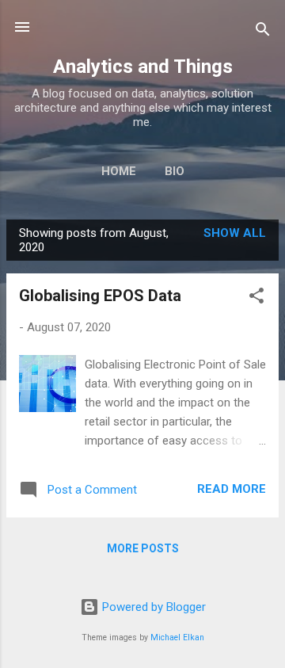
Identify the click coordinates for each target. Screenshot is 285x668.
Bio (174, 171)
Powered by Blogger (152, 607)
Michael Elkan (177, 637)
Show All (234, 233)
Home (118, 171)
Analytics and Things (143, 66)
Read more (231, 489)
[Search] (262, 32)
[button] (256, 298)
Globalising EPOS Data (100, 295)
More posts (143, 548)
